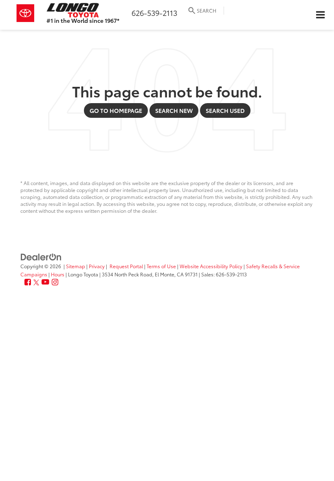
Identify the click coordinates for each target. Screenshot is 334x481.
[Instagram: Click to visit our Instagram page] (55, 282)
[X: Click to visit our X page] (36, 282)
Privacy (97, 266)
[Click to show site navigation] (320, 15)
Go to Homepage (116, 110)
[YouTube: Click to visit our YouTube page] (45, 282)
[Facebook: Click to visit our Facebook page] (27, 282)
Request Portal (126, 266)
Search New (174, 110)
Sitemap (75, 266)
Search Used (225, 110)
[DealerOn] (41, 256)
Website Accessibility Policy (211, 266)
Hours (57, 274)
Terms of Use (161, 266)
